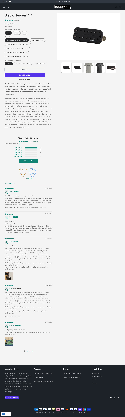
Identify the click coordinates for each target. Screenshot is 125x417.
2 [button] (27, 351)
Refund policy (64, 412)
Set (24, 33)
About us (95, 380)
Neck (8, 33)
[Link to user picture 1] (9, 276)
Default (8, 64)
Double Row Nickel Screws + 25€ (17, 48)
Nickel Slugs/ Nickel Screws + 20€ (17, 44)
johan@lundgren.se (74, 377)
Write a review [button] (28, 161)
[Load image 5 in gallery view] (111, 68)
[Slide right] (118, 68)
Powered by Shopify (54, 413)
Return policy (96, 373)
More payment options (24, 79)
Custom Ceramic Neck (23, 64)
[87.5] (23, 171)
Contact (94, 383)
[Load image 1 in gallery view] (66, 68)
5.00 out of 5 (33, 142)
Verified (27, 178)
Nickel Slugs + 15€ (38, 40)
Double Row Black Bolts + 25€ (16, 56)
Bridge (17, 33)
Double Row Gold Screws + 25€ (16, 52)
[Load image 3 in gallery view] (88, 68)
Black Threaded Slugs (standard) (16, 40)
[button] (4, 7)
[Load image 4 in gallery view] (100, 68)
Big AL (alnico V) (41, 64)
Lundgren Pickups (44, 413)
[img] (9, 189)
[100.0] (32, 171)
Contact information (84, 412)
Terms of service (73, 412)
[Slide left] (59, 68)
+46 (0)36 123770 (74, 373)
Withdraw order (97, 376)
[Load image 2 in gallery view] (77, 68)
